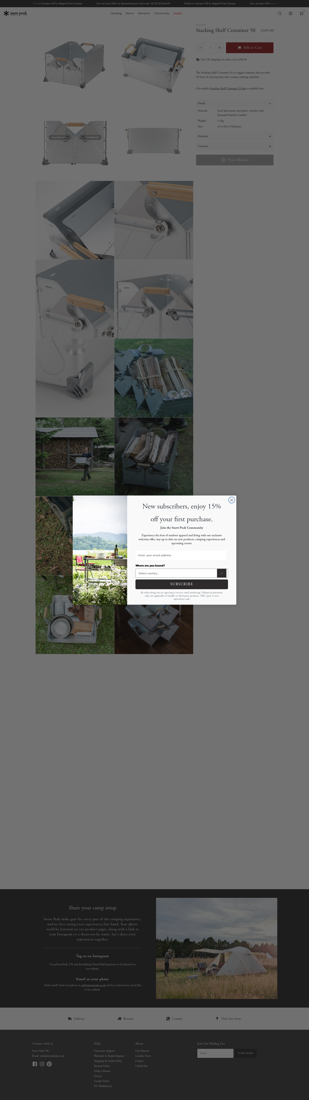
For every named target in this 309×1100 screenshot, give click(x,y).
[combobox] (177, 573)
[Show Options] (221, 573)
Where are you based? (150, 565)
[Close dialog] (232, 500)
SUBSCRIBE (181, 584)
